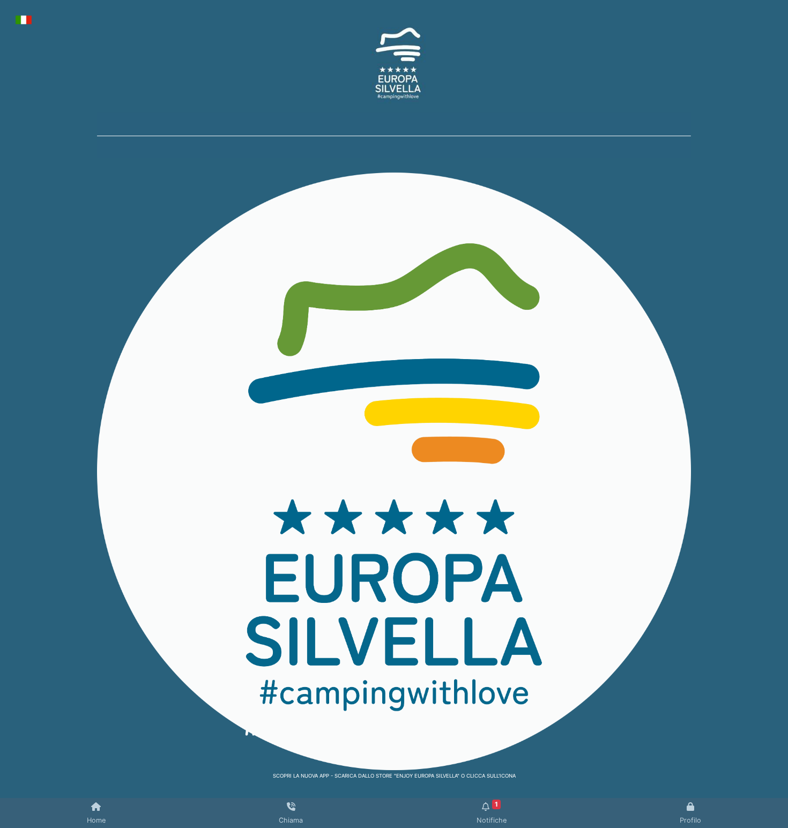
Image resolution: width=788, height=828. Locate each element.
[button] (141, 135)
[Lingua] (24, 19)
